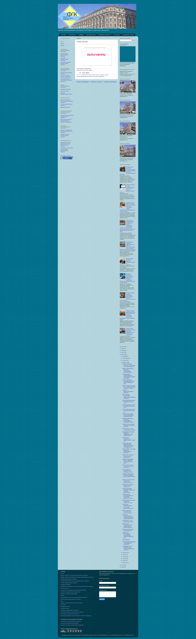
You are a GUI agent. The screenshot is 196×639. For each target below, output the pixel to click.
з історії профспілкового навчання (68, 582)
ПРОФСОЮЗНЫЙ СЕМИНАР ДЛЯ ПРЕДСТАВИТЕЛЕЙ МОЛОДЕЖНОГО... (128, 445)
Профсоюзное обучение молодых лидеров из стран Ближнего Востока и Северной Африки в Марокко (127, 170)
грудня (124, 356)
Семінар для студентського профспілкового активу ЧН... (128, 439)
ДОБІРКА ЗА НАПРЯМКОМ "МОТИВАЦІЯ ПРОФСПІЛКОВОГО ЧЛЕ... (128, 535)
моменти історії (64, 91)
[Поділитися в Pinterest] (88, 72)
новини (62, 43)
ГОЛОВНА (63, 35)
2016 (123, 354)
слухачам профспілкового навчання (64, 59)
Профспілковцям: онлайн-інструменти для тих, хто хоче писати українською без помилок (127, 188)
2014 (123, 567)
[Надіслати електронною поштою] (82, 72)
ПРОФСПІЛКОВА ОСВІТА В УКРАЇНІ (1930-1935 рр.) (128, 410)
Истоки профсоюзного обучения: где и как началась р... (128, 466)
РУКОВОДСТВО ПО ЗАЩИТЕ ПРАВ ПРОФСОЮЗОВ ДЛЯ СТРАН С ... (128, 548)
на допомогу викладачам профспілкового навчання (66, 116)
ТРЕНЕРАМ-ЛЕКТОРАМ (104, 35)
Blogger (132, 635)
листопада (125, 358)
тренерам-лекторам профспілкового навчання (93, 74)
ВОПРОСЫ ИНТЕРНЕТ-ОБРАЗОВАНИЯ (128, 530)
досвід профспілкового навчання (68, 579)
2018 (123, 350)
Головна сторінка (96, 82)
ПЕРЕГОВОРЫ (126, 539)
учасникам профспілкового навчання (69, 613)
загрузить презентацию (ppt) (84, 70)
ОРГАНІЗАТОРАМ (91, 35)
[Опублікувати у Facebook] (87, 72)
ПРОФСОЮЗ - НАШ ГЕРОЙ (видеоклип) (128, 521)
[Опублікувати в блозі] (84, 72)
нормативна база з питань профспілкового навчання (66, 80)
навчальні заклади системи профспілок (65, 76)
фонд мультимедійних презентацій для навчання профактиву (66, 121)
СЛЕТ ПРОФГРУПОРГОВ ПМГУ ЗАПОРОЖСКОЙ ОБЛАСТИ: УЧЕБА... (128, 387)
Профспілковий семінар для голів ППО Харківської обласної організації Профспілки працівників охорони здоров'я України (127, 315)
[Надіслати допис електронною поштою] (80, 72)
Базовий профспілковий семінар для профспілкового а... (128, 481)
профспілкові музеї (65, 107)
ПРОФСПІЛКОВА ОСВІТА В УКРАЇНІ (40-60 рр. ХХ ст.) (128, 402)
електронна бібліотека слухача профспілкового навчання (66, 131)
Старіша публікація (109, 82)
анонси (62, 45)
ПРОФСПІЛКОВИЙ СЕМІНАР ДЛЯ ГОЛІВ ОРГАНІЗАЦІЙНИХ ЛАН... (128, 382)
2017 (123, 352)
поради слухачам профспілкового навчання (64, 135)
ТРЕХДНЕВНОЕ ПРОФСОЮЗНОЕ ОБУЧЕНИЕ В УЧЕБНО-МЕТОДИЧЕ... (128, 376)
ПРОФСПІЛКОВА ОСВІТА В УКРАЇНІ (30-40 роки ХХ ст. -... (128, 406)
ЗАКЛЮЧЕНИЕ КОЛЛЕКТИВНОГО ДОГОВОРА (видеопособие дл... (128, 496)
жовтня (125, 360)
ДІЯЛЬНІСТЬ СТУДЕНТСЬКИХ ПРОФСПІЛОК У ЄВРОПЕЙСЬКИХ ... (128, 525)
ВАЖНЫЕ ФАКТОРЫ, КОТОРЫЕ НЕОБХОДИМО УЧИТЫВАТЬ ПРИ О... (128, 420)
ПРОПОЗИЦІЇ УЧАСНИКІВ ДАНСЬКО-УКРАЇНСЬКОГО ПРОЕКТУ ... (128, 451)
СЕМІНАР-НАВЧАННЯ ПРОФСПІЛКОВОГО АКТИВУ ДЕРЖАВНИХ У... (128, 475)
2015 (123, 565)
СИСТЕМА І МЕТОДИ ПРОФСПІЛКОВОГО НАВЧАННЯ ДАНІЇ (128, 415)
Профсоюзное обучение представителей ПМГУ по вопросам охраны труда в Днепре (130, 245)
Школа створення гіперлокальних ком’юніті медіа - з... (128, 511)
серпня (125, 552)
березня (125, 562)
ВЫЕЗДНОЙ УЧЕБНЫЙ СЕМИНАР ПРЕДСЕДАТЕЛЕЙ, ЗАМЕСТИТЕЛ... (128, 433)
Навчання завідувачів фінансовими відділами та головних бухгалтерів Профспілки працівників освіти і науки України (127, 278)
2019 (123, 348)
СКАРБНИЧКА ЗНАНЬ (128, 35)
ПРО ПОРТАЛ (72, 35)
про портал (63, 604)
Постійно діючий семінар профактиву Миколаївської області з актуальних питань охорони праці (127, 296)
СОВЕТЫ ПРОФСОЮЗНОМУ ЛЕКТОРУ (127, 391)
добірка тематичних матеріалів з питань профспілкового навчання (65, 144)
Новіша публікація (83, 82)
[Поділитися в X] (85, 72)
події (61, 601)
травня (124, 558)
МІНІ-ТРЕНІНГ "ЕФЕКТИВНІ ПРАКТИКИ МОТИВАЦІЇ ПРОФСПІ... (128, 396)
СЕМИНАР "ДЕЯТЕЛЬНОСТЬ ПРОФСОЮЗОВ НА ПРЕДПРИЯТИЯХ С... (128, 516)
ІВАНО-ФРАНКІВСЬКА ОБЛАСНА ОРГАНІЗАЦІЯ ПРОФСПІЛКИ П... (127, 370)
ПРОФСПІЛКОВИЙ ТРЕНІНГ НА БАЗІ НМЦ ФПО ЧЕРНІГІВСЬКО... (128, 365)
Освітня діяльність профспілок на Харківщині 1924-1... (128, 471)
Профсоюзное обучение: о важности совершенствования (130, 261)
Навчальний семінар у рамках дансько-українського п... (128, 456)
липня (124, 554)
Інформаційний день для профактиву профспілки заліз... (128, 501)
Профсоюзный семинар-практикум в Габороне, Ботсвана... (128, 425)
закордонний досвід (65, 89)
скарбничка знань (64, 608)
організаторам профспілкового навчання (64, 55)
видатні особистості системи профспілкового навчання (66, 101)
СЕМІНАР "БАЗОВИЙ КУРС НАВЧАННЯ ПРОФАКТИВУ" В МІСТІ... (127, 461)
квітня (124, 560)
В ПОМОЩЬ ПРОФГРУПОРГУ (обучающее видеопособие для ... (128, 506)
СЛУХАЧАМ (116, 35)
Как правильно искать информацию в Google (128, 429)
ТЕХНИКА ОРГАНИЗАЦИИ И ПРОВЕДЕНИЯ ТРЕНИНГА (129, 543)
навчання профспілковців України (66, 93)
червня (125, 556)
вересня (125, 362)
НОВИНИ (81, 35)
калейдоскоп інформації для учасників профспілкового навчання (66, 149)
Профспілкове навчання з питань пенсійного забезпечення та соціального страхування (130, 331)
